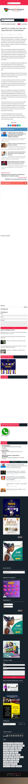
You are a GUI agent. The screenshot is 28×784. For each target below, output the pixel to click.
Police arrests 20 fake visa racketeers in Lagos (16, 340)
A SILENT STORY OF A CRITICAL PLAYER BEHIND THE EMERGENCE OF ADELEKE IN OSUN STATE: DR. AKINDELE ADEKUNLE (17, 134)
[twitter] (10, 1)
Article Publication (18, 743)
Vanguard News (5, 450)
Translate (8, 725)
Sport (16, 752)
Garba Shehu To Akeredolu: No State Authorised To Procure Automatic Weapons (17, 153)
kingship (13, 759)
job (9, 759)
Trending (18, 754)
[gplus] (11, 775)
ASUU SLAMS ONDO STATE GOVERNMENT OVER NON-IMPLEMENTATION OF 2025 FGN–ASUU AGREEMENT (16, 478)
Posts (6, 604)
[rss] (15, 1)
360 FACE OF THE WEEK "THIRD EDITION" (16, 350)
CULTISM (5, 745)
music (17, 759)
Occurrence (18, 750)
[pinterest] (20, 775)
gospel (5, 759)
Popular (14, 462)
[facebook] (12, 1)
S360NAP (12, 752)
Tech (13, 754)
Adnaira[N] (19, 537)
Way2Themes (18, 773)
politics (21, 34)
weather (13, 766)
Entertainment (21, 745)
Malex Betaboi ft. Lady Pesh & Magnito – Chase (16, 489)
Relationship (6, 752)
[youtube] (17, 1)
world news (18, 766)
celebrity (5, 757)
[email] (16, 775)
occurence (6, 761)
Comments (23, 462)
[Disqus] (14, 252)
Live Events (6, 750)
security (16, 761)
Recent (5, 462)
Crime (10, 745)
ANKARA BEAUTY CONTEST (8, 743)
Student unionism (7, 754)
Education (14, 745)
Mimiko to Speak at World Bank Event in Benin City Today (17, 144)
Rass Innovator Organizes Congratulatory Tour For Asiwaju (13, 457)
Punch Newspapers (6, 445)
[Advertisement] (14, 219)
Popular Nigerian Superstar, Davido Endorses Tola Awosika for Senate (16, 162)
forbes (21, 757)
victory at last (7, 766)
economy (11, 757)
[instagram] (13, 1)
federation (16, 757)
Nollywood (12, 750)
